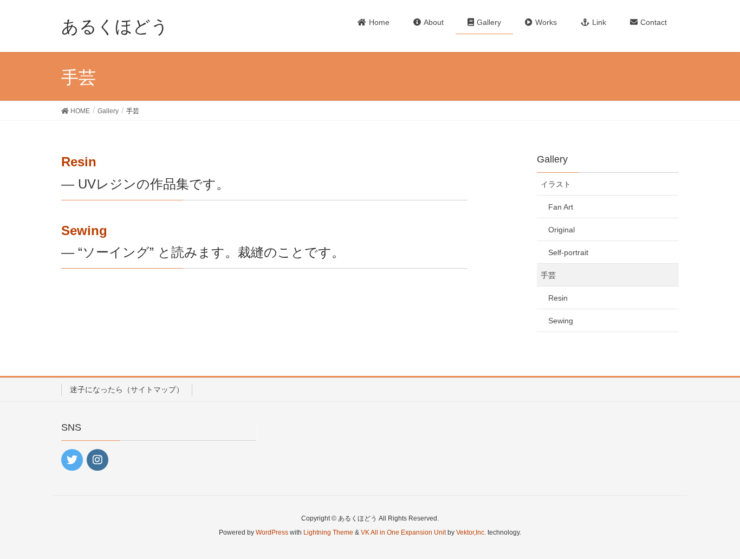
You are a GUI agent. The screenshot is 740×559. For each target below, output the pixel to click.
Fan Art (560, 207)
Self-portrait (568, 252)
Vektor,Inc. (471, 532)
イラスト (556, 184)
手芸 (548, 275)
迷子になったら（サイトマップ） (127, 389)
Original (561, 229)
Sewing (84, 230)
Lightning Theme (328, 532)
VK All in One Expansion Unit (403, 532)
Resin (78, 161)
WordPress (272, 532)
